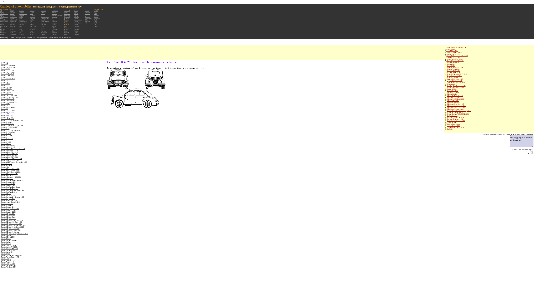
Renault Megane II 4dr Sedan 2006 (12, 227)
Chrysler (13, 23)
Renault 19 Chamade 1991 (9, 100)
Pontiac (66, 18)
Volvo (86, 20)
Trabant (87, 12)
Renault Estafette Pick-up (9, 192)
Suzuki (76, 29)
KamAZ (96, 15)
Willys (86, 23)
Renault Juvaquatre (7, 204)
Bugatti (12, 12)
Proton (66, 21)
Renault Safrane (6, 242)
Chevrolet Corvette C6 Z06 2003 (457, 56)
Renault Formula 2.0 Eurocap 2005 (12, 197)
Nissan (54, 26)
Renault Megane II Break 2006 (11, 230)
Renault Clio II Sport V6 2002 (11, 172)
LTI (42, 29)
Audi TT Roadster (452, 51)
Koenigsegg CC (452, 84)
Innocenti (33, 26)
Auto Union (4, 26)
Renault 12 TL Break (8, 72)
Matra (43, 34)
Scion (76, 11)
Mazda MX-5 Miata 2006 (455, 99)
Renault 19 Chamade (7, 99)
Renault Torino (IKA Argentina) (11, 255)
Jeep (31, 34)
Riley (65, 26)
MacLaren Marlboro (453, 102)
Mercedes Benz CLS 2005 (455, 104)
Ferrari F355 (451, 64)
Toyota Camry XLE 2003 (455, 127)
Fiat (20, 26)
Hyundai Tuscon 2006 (454, 76)
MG (53, 18)
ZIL (95, 24)
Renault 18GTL (6, 92)
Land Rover (45, 21)
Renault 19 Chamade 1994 (9, 102)
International (34, 28)
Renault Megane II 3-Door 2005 (11, 224)
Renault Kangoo (6, 205)
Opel (53, 31)
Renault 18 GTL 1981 (8, 90)
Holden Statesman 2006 (455, 67)
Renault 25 (4, 109)
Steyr (76, 21)
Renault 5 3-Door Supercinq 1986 (12, 120)
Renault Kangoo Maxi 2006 (10, 209)
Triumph (87, 14)
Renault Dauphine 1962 (8, 182)
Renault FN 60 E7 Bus (8, 195)
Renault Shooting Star (8, 250)
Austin (2, 24)
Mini (53, 20)
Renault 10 (4, 62)
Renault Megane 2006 (8, 215)
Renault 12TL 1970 (7, 74)
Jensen (43, 11)
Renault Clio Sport (7, 175)
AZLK (96, 11)
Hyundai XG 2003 (453, 77)
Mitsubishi (55, 21)
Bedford (2, 28)
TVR (86, 15)
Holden (21, 34)
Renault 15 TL (5, 80)
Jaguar (32, 32)
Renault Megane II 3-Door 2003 (11, 222)
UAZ (95, 20)
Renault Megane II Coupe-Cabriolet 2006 (14, 234)
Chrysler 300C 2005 (453, 57)
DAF (11, 32)
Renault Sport (5, 253)
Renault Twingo (6, 258)
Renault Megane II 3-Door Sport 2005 (13, 225)
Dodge (21, 20)
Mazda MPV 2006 (453, 97)
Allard (2, 15)
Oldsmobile (55, 29)
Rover (66, 29)
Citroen (12, 24)
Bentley (2, 29)
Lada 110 (450, 129)
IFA (31, 21)
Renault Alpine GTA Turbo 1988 (11, 159)
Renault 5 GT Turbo (7, 124)
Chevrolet (13, 21)
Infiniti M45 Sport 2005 (455, 79)
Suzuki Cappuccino (453, 124)
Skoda (76, 17)
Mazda (54, 12)
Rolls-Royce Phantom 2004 (456, 121)
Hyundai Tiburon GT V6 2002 (457, 74)
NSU (53, 28)
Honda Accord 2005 (453, 69)
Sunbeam (77, 28)
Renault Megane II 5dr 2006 (10, 229)
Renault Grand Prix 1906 (9, 200)
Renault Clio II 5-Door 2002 (10, 169)
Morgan (54, 23)
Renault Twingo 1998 (8, 260)
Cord (11, 28)
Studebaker (78, 23)
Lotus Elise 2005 (452, 91)
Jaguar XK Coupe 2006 (455, 81)
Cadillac (12, 15)
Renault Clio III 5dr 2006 (9, 174)
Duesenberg (23, 23)
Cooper (12, 26)
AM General (4, 17)
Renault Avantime (6, 164)
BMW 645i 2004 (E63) (454, 52)
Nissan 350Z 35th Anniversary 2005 (459, 111)
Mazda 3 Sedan (452, 94)
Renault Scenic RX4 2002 (9, 248)
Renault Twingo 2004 (8, 262)
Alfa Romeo (4, 14)
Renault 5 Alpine (6, 122)
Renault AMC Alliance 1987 (10, 160)
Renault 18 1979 (6, 87)
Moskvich (97, 18)
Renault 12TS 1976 (7, 75)
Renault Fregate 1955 (8, 199)
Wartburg (88, 21)
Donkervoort (23, 21)
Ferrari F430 (451, 66)
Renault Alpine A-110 (8, 147)
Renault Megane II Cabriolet (10, 232)
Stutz (76, 24)
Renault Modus (6, 235)
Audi (1, 23)
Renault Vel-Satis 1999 (8, 267)
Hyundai (32, 18)
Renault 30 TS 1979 (7, 112)
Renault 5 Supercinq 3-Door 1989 (12, 125)
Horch (32, 12)
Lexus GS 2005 (452, 89)
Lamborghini (45, 18)
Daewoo (13, 31)
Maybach (55, 11)
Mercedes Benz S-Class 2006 (456, 106)
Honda (32, 11)
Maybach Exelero (453, 92)
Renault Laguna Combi (8, 210)
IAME (32, 20)
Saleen (66, 32)
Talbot (76, 31)
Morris (54, 24)
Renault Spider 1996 (7, 252)
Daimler (21, 11)
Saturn (66, 34)
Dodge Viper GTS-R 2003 (455, 59)
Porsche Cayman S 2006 (455, 119)
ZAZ (95, 23)
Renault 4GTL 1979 (7, 119)
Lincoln (43, 24)
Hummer (32, 17)
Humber (32, 15)
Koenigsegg (45, 17)
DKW (21, 17)
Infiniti (32, 24)
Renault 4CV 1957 (7, 117)
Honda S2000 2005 (453, 71)
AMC (1, 18)
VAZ (95, 21)
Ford (20, 28)
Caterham (13, 17)
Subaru (76, 26)
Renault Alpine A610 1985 (9, 152)
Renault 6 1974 (6, 134)
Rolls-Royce (68, 28)
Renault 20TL (5, 104)
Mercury (54, 17)
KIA (42, 15)
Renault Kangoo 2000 (8, 207)
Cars (531, 151)
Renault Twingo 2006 (8, 263)
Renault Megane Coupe (8, 219)
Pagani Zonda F (452, 116)
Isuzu (32, 31)
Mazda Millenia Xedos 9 (455, 96)
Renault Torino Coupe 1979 (10, 257)
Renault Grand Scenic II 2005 (10, 202)
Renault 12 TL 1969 (7, 70)
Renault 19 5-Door (7, 94)
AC (1, 11)
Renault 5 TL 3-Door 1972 (9, 127)
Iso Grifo (32, 29)
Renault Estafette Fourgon (9, 189)
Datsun (21, 12)
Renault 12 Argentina (8, 65)
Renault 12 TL (5, 69)
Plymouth (67, 17)
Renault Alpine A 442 (8, 145)
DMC (21, 18)
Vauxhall (87, 17)
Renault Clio (5, 167)
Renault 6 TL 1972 (7, 135)
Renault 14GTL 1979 (8, 79)
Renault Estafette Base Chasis (10, 187)
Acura (2, 12)
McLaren (54, 14)
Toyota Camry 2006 (453, 126)
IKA (31, 23)
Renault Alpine (6, 144)
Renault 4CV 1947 (7, 115)
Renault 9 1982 (6, 142)
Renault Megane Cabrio (8, 217)
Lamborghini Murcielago (455, 87)
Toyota (87, 11)
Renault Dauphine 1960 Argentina (12, 180)
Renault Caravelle (6, 165)
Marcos (43, 31)
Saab (66, 31)
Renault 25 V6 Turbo (8, 110)
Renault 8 (4, 137)
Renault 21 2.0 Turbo (8, 107)
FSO (20, 29)
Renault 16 (4, 82)
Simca (76, 15)
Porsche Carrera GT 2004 (455, 117)
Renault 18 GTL (6, 89)
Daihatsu (13, 34)
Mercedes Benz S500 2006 (456, 107)
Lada (96, 17)
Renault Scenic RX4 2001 (9, 247)
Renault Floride (6, 194)
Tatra (76, 32)
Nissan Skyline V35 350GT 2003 (458, 114)
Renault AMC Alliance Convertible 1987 (14, 162)
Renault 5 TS (5, 129)
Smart (76, 18)
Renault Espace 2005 (8, 185)
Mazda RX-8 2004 (453, 101)
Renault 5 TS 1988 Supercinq (10, 130)
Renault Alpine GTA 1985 (9, 154)
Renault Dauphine (7, 179)
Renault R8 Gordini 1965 (9, 240)
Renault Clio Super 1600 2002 (11, 177)
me (532, 149)
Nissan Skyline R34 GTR (455, 112)
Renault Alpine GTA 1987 (9, 155)
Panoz (66, 12)
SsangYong (78, 20)
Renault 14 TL (5, 77)
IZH (95, 14)
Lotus (43, 28)
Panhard (67, 11)
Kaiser (43, 14)
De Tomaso (23, 14)
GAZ (95, 12)
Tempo (76, 34)
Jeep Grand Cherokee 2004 (456, 82)
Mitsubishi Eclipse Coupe (455, 109)
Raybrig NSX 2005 (453, 72)
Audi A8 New (450, 49)
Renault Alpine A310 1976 (9, 150)
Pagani (54, 34)
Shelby (76, 14)
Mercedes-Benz (57, 15)
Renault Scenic (6, 243)
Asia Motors (4, 20)
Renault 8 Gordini (7, 139)
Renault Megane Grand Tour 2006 (12, 220)
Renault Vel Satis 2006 (8, 265)
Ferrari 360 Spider (453, 62)
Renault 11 (4, 64)
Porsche (66, 20)
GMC (21, 31)
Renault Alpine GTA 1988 (9, 157)
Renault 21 (4, 105)
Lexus (43, 23)
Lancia (43, 20)
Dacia (12, 29)
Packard (54, 32)
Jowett (43, 12)
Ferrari (21, 24)
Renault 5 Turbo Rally (8, 132)
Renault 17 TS (5, 85)
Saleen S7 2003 (452, 122)
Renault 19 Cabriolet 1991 (9, 97)
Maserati (44, 32)
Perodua (67, 14)
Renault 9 (4, 140)
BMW (2, 31)
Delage (21, 15)
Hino (20, 32)
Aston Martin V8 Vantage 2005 (456, 47)
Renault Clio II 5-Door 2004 (10, 170)
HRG (31, 14)
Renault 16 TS (5, 84)
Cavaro (12, 18)
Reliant (66, 23)
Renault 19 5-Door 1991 (9, 95)
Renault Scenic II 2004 (8, 245)
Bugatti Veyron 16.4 (453, 54)
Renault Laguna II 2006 (9, 212)
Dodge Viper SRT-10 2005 (455, 61)
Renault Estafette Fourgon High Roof (13, 190)
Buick (12, 14)
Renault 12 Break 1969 (8, 67)
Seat (75, 12)
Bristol (2, 34)
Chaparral (13, 20)
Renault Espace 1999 (8, 184)
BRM (11, 11)
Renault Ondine (6, 239)
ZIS (95, 26)
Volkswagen (88, 18)
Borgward (3, 32)
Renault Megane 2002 (8, 214)
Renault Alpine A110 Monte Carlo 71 (13, 149)
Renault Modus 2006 (8, 237)
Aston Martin (4, 21)
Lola (42, 26)
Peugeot (67, 15)
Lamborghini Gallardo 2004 (456, 86)
